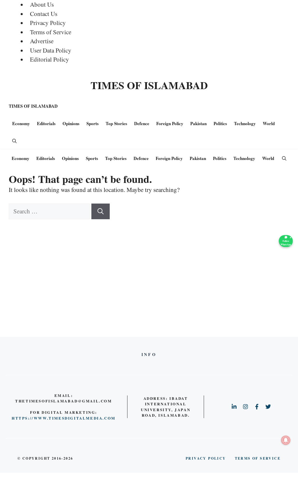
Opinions (71, 123)
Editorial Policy (49, 59)
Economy (21, 123)
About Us (42, 4)
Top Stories (116, 123)
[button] (14, 141)
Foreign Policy (169, 123)
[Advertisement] (149, 262)
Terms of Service (50, 32)
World (269, 123)
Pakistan (198, 123)
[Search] (100, 211)
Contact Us (43, 14)
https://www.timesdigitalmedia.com (64, 418)
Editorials (46, 123)
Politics (220, 123)
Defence (141, 123)
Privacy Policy (48, 23)
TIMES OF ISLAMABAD (149, 85)
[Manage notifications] (285, 440)
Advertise (42, 41)
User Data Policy (50, 50)
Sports (92, 123)
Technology (245, 123)
